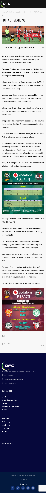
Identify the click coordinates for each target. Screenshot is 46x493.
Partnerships (6, 422)
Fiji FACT (7, 343)
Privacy (4, 403)
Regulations (6, 425)
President (5, 419)
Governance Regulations (10, 406)
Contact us (5, 410)
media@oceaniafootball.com (14, 379)
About (4, 397)
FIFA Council (6, 428)
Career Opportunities (9, 400)
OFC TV (4, 431)
